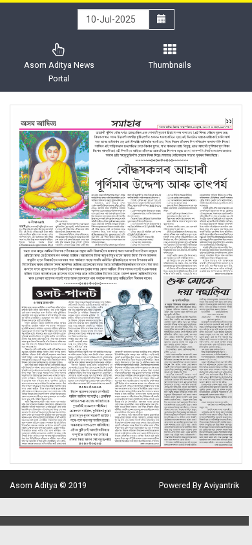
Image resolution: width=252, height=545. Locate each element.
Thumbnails (170, 65)
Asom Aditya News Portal (59, 71)
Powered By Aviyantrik (199, 485)
